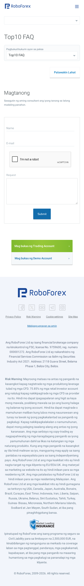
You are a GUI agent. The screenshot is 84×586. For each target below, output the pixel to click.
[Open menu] (77, 6)
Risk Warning (33, 316)
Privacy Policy (13, 316)
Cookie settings (54, 316)
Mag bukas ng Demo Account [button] (33, 258)
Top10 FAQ (16, 55)
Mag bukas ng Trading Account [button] (34, 246)
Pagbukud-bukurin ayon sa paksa (24, 49)
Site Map (73, 316)
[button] (18, 6)
